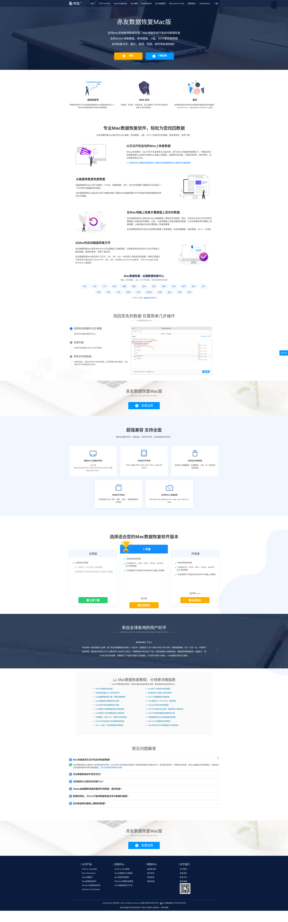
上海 (94, 286)
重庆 (134, 286)
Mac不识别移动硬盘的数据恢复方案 (161, 705)
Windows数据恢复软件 (91, 877)
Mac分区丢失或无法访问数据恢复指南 (110, 713)
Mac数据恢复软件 (89, 873)
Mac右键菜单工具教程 (124, 865)
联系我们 (147, 298)
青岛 (108, 292)
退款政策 (150, 869)
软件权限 (164, 899)
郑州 (193, 286)
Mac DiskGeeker (89, 865)
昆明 (128, 292)
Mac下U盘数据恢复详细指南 (158, 689)
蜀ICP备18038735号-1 (151, 895)
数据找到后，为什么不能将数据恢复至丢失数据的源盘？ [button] (99, 788)
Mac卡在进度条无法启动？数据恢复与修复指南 (165, 701)
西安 (163, 286)
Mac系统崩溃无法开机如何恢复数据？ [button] (90, 751)
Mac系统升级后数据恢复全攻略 (107, 697)
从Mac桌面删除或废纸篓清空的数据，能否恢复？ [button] (96, 780)
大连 (138, 292)
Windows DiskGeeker (91, 881)
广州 (104, 286)
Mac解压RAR (146, 3)
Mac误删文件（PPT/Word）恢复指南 (162, 693)
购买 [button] (92, 3)
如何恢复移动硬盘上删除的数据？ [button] (88, 795)
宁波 (118, 292)
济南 (159, 292)
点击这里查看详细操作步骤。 (112, 759)
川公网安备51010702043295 (174, 895)
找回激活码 (151, 861)
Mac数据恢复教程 (122, 869)
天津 (173, 286)
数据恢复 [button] (191, 3)
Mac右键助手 (160, 3)
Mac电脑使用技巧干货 (124, 877)
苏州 (189, 292)
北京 (84, 286)
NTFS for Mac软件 (89, 861)
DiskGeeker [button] (205, 3)
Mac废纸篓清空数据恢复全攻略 (107, 693)
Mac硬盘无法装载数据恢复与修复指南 (110, 701)
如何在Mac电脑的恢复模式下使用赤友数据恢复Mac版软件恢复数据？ (160, 162)
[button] (76, 646)
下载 (216, 3)
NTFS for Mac (104, 3)
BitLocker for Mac (176, 3)
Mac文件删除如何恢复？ (105, 680)
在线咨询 (284, 353)
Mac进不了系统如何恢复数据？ (159, 680)
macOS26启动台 (120, 3)
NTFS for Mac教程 (122, 861)
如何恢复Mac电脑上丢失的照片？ (160, 684)
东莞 (179, 292)
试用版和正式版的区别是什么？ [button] (87, 773)
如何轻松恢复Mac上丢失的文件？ (108, 684)
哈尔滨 (149, 292)
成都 (124, 286)
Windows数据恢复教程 (124, 873)
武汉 (154, 286)
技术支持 (150, 865)
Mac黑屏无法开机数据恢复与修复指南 (110, 705)
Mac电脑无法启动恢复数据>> (144, 63)
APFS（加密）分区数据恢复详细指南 (109, 717)
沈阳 (98, 292)
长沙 (203, 286)
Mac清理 (134, 3)
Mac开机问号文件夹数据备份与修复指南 (163, 717)
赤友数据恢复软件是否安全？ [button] (86, 766)
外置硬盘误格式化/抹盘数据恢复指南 (162, 709)
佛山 (169, 292)
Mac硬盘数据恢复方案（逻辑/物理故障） (111, 689)
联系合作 (183, 869)
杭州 (144, 286)
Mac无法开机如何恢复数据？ (159, 697)
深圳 (114, 286)
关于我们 (183, 861)
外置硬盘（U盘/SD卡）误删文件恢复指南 (111, 709)
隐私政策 (150, 873)
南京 (183, 286)
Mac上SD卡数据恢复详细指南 (159, 713)
